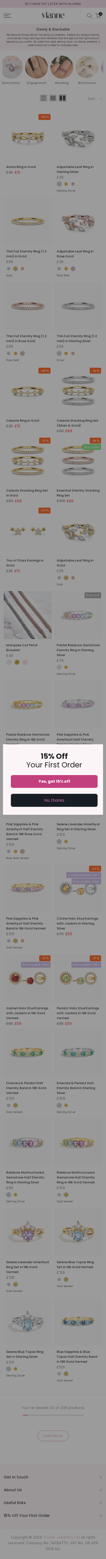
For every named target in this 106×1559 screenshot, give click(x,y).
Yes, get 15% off (54, 781)
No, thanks (54, 800)
